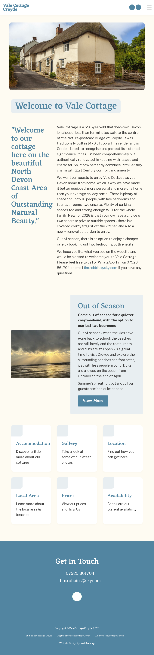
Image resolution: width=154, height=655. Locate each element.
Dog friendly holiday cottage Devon (73, 635)
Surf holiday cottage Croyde (39, 635)
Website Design (67, 643)
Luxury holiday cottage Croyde (109, 635)
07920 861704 (80, 573)
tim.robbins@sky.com (100, 268)
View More (93, 400)
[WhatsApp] (77, 596)
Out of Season (101, 306)
